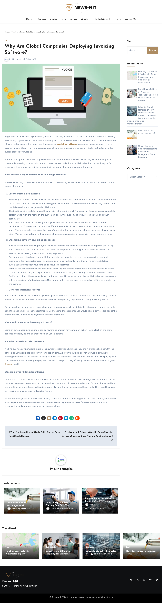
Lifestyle (85, 19)
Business (41, 19)
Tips (7, 547)
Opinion (53, 19)
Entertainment (102, 19)
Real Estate (51, 547)
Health (117, 19)
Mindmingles (17, 59)
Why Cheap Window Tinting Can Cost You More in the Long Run (58, 505)
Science (73, 19)
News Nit (10, 581)
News (29, 19)
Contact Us (130, 19)
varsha (14, 508)
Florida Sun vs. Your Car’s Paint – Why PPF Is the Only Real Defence (99, 501)
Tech (63, 19)
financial (9, 364)
